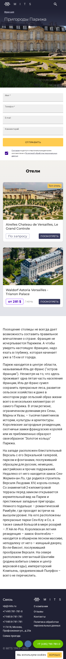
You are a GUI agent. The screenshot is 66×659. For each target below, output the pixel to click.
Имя (8, 95)
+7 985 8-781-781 (13, 616)
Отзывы (38, 611)
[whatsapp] (19, 643)
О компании (41, 606)
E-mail (8, 118)
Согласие (16, 150)
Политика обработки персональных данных (47, 623)
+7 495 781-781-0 (13, 611)
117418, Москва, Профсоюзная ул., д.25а (17, 629)
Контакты (40, 616)
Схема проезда (11, 635)
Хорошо (54, 655)
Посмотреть (49, 236)
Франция (9, 12)
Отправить (33, 142)
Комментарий (12, 129)
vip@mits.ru (9, 606)
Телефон (10, 106)
